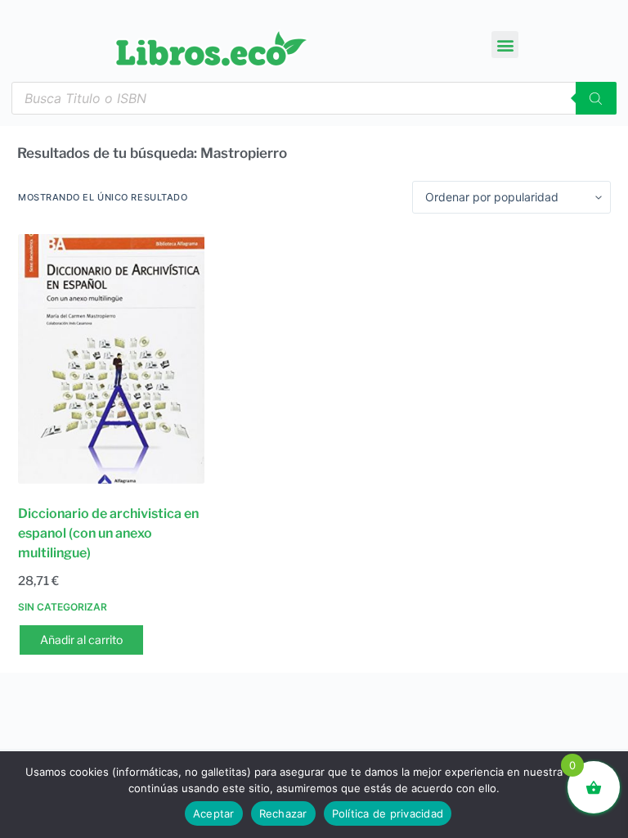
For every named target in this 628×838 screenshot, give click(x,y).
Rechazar (283, 813)
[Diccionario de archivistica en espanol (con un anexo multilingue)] (111, 359)
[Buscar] (596, 98)
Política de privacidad (388, 813)
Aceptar (214, 813)
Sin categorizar (62, 607)
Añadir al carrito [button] (81, 640)
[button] (504, 44)
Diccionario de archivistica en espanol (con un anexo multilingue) (108, 533)
